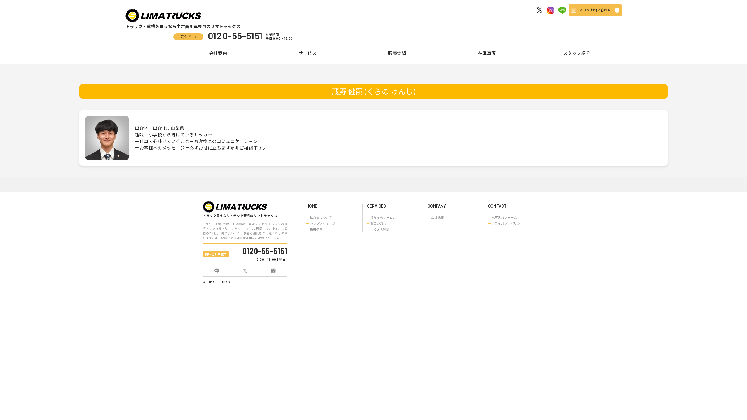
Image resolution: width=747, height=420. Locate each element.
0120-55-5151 (264, 251)
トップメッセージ (322, 223)
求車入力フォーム (504, 217)
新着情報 (316, 229)
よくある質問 (380, 229)
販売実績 (397, 53)
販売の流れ (378, 223)
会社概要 (437, 217)
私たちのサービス (383, 217)
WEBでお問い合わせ (595, 10)
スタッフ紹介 (577, 53)
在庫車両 (487, 53)
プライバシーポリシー (507, 223)
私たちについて (321, 217)
